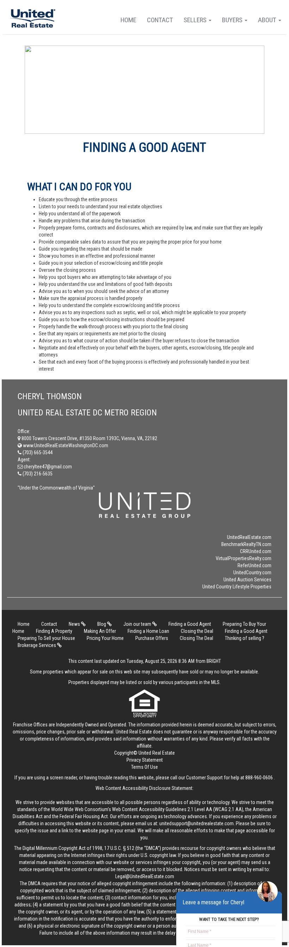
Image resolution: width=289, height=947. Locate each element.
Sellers (196, 20)
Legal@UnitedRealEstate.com (144, 876)
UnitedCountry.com (252, 572)
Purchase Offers (151, 638)
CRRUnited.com (255, 551)
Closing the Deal (197, 631)
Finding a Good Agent (189, 624)
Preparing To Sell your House (46, 638)
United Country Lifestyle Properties (236, 586)
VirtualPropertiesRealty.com (243, 558)
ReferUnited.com (254, 565)
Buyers (233, 20)
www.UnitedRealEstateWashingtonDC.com (65, 445)
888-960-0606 (259, 777)
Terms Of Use (144, 767)
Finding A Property (54, 631)
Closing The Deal (196, 638)
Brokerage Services (37, 645)
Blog (102, 624)
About (268, 20)
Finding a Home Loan (148, 631)
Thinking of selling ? (244, 638)
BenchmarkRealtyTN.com (246, 544)
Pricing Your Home (105, 638)
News (75, 624)
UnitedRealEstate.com (249, 537)
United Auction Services (247, 579)
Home (128, 20)
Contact (160, 20)
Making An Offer (100, 631)
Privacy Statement (145, 760)
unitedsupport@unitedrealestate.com (196, 823)
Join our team (137, 624)
